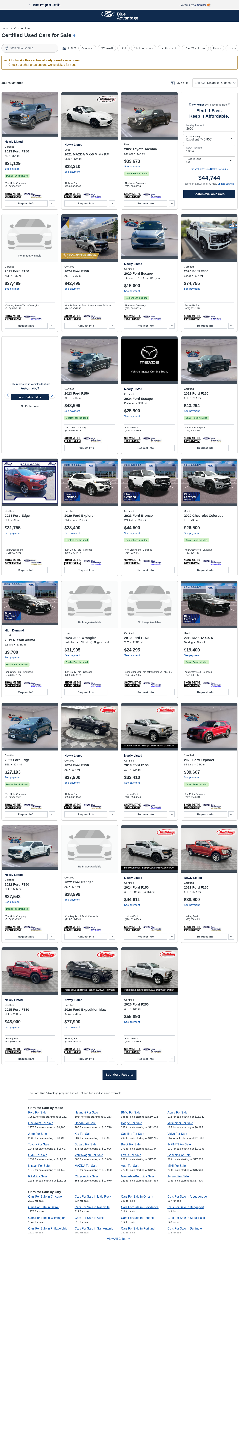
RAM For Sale (37, 1176)
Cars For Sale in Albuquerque (187, 1196)
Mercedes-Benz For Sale (137, 1176)
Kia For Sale (83, 1133)
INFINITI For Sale (179, 1144)
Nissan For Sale (39, 1165)
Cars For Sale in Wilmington (47, 1217)
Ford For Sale (37, 1112)
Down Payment (194, 148)
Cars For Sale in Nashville (92, 1207)
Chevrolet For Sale (40, 1123)
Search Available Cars (209, 194)
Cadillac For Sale (132, 1133)
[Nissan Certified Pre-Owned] (32, 684)
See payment (12, 168)
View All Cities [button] (116, 1238)
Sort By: (200, 82)
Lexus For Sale (131, 1155)
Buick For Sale (131, 1144)
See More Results (119, 1075)
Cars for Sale (22, 28)
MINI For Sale (176, 1165)
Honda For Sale (85, 1123)
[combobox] (29, 48)
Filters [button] (72, 48)
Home (5, 28)
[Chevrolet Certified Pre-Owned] (211, 561)
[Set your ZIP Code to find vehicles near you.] (75, 35)
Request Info (26, 203)
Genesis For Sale (179, 1155)
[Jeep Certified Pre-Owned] (92, 684)
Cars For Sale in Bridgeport (185, 1207)
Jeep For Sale (37, 1133)
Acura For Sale (177, 1112)
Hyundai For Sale (86, 1112)
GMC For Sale (37, 1155)
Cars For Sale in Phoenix (137, 1217)
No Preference (30, 405)
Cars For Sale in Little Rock (93, 1196)
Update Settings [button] (226, 184)
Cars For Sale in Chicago (45, 1196)
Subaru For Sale (86, 1144)
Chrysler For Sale (86, 1176)
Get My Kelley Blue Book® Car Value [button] (209, 169)
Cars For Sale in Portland (138, 1228)
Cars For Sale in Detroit (43, 1207)
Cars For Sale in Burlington (185, 1228)
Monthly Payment (195, 125)
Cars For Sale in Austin (90, 1217)
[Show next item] (52, 395)
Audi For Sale (130, 1165)
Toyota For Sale (38, 1144)
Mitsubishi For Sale (180, 1123)
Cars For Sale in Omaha (137, 1196)
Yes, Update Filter (30, 397)
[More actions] (52, 203)
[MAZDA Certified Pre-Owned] (92, 195)
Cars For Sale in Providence (140, 1207)
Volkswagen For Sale (89, 1155)
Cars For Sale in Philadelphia (47, 1228)
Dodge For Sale (131, 1123)
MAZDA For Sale (86, 1165)
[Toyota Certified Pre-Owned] (152, 195)
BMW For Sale (130, 1112)
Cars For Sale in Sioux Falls (186, 1217)
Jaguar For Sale (178, 1176)
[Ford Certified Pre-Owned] (32, 195)
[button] (13, 195)
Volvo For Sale (177, 1133)
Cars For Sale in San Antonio (94, 1228)
